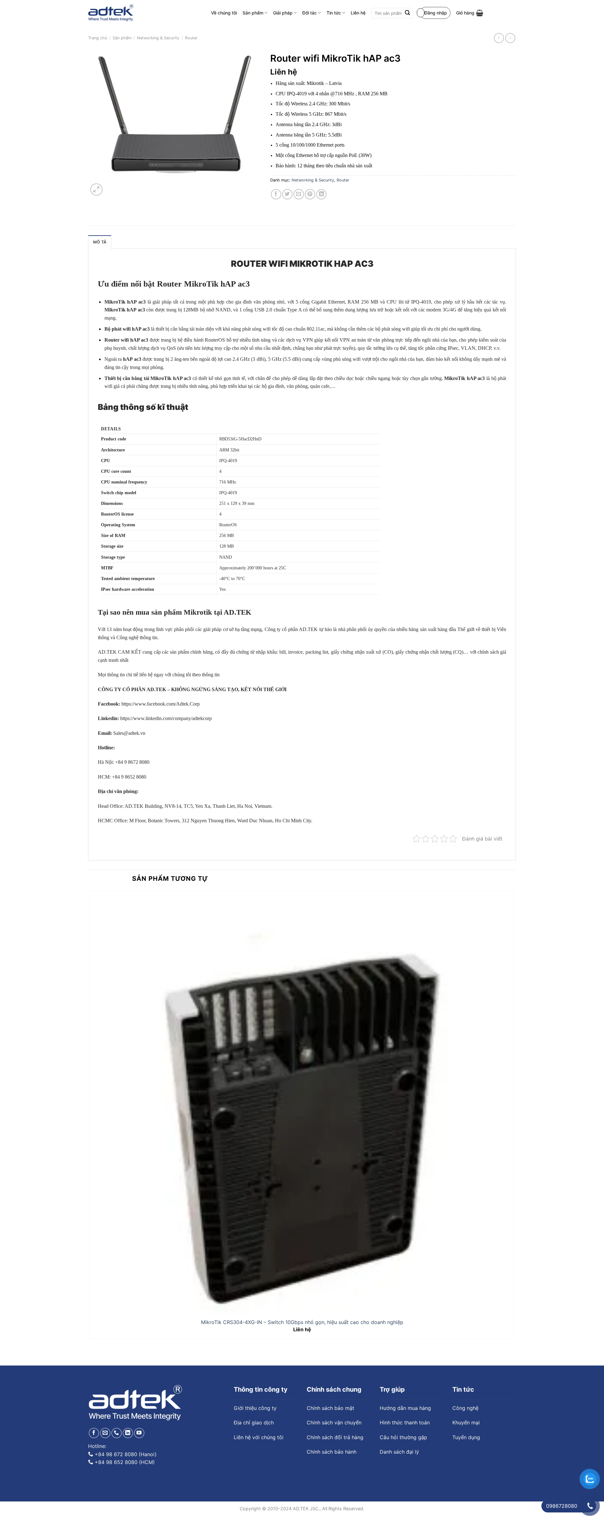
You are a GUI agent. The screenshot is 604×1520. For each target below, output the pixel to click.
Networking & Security (158, 38)
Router (191, 38)
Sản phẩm (253, 12)
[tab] (99, 242)
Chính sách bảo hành (331, 1452)
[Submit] (407, 13)
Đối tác (309, 12)
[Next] (111, 186)
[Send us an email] (105, 1433)
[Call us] (116, 1433)
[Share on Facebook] (276, 194)
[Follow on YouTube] (139, 1433)
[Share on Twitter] (287, 194)
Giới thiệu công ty (255, 1408)
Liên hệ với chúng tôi (258, 1437)
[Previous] (91, 1354)
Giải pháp (283, 12)
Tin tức (334, 12)
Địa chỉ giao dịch (254, 1422)
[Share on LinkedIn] (321, 194)
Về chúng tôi (224, 12)
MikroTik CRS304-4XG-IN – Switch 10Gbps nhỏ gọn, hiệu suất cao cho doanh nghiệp (302, 1322)
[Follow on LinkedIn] (128, 1433)
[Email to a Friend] (299, 194)
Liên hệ (358, 12)
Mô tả (99, 242)
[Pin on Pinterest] (310, 194)
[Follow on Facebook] (94, 1433)
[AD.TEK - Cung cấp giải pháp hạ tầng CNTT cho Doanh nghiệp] (111, 13)
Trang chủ (97, 38)
